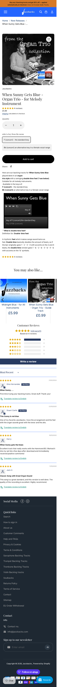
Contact (7, 594)
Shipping (5, 113)
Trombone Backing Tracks (16, 566)
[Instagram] (27, 501)
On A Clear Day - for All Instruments (44, 306)
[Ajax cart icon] (46, 12)
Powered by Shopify (41, 663)
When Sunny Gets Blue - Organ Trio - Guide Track (16, 307)
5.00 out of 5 (36, 331)
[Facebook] (11, 166)
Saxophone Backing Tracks (16, 555)
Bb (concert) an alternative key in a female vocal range (27, 147)
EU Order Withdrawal (13, 605)
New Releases (18, 20)
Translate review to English (15, 398)
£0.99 (16, 315)
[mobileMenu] (5, 12)
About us (7, 527)
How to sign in (10, 522)
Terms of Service (11, 589)
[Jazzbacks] (28, 12)
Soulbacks (8, 578)
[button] (8, 108)
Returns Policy (10, 583)
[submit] (47, 647)
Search (6, 516)
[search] (41, 12)
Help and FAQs (10, 539)
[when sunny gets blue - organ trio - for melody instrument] (49, 39)
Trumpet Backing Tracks (15, 561)
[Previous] (3, 300)
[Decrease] (6, 125)
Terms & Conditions (12, 550)
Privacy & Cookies (12, 544)
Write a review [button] (28, 361)
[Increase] (21, 125)
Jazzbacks (27, 663)
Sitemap (7, 600)
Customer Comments (13, 533)
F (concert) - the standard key (16, 140)
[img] (5, 380)
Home (5, 20)
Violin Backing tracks (13, 572)
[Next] (54, 300)
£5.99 (43, 313)
